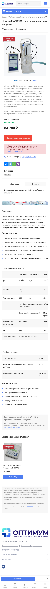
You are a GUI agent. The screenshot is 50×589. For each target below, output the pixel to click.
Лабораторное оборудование (19, 17)
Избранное (8, 29)
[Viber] (18, 164)
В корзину (13, 477)
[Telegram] (10, 164)
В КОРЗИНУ (18, 579)
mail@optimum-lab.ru (14, 151)
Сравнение (22, 29)
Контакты (30, 506)
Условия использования (10, 546)
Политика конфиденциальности (31, 546)
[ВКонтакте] (6, 164)
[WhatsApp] (14, 164)
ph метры (33, 17)
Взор (35, 80)
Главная (4, 17)
